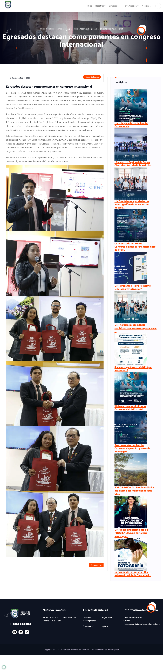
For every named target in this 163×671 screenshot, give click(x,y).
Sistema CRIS (88, 626)
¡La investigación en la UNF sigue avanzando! (133, 369)
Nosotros (99, 6)
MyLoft (105, 626)
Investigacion (131, 6)
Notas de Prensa (54, 29)
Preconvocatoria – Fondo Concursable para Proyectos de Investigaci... (132, 448)
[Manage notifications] (4, 667)
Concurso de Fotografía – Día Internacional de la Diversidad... (132, 573)
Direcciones (114, 6)
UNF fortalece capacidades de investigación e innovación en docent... (131, 204)
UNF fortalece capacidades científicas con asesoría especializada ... (135, 328)
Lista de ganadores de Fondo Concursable (131, 125)
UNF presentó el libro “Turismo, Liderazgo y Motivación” (132, 287)
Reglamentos (107, 617)
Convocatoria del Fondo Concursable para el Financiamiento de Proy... (134, 247)
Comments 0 (96, 565)
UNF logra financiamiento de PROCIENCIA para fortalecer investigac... (131, 533)
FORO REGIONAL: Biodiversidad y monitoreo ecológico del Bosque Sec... (134, 491)
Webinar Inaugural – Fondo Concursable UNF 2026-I (130, 408)
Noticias (145, 6)
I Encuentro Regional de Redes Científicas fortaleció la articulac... (134, 164)
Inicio (89, 6)
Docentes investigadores (89, 619)
